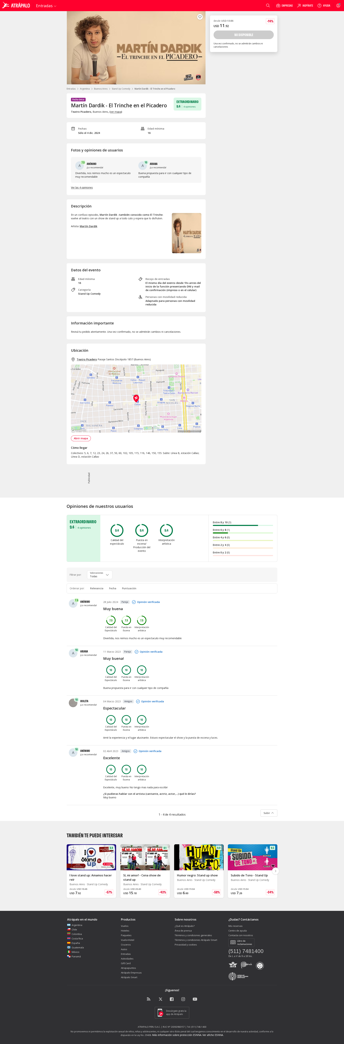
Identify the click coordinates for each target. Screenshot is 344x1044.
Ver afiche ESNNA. (213, 1035)
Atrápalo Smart (129, 977)
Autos (124, 949)
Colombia (77, 934)
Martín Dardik (88, 226)
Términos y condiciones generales (193, 935)
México (75, 952)
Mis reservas (235, 926)
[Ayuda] (323, 5)
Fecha (112, 588)
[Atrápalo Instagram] (183, 999)
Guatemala (78, 947)
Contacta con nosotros (240, 935)
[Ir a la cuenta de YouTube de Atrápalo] (195, 999)
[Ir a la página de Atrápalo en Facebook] (172, 999)
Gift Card (126, 963)
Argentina (85, 88)
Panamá (76, 956)
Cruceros (126, 944)
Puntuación (129, 588)
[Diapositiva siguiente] (275, 871)
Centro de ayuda (237, 930)
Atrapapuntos (128, 968)
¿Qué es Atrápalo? (185, 926)
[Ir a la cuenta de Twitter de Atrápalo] (160, 999)
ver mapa (115, 111)
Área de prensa (183, 930)
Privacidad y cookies (186, 944)
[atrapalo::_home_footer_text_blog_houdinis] (149, 999)
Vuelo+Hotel (127, 940)
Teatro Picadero (87, 359)
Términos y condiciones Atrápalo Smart (196, 940)
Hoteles (125, 930)
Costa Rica (77, 938)
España (76, 943)
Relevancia (96, 588)
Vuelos (124, 926)
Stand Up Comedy (121, 88)
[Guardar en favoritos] (200, 17)
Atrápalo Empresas (131, 972)
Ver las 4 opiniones (82, 187)
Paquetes (126, 935)
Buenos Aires (101, 88)
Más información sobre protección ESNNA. (177, 1035)
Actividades (127, 958)
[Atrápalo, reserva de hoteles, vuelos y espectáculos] (16, 5)
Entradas (71, 88)
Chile (74, 929)
